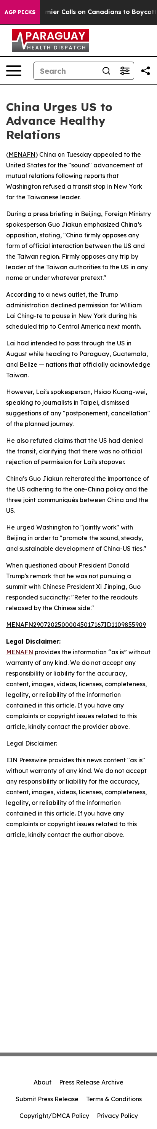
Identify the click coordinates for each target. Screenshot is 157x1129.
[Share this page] (145, 70)
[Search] (106, 71)
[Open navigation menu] (13, 70)
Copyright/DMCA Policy (54, 1115)
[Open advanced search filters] (124, 71)
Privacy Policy (117, 1115)
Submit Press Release (47, 1099)
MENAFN (21, 154)
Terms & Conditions (114, 1099)
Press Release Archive (91, 1082)
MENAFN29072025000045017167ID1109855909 (76, 624)
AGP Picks (20, 12)
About (42, 1082)
